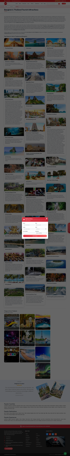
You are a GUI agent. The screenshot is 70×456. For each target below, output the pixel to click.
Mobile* (24, 227)
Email (36, 223)
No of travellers (25, 231)
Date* (36, 227)
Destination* (37, 231)
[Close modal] (46, 218)
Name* (24, 223)
